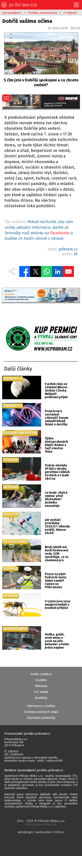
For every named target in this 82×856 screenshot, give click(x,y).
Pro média (41, 692)
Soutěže (41, 680)
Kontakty (41, 698)
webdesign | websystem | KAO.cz (41, 832)
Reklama (41, 686)
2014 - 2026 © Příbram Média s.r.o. (41, 822)
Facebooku (59, 232)
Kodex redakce (41, 674)
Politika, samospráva (42, 13)
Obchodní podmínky (41, 718)
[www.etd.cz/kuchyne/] (41, 102)
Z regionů (70, 13)
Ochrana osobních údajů (41, 712)
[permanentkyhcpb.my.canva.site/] (41, 339)
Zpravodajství (11, 13)
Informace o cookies (41, 706)
